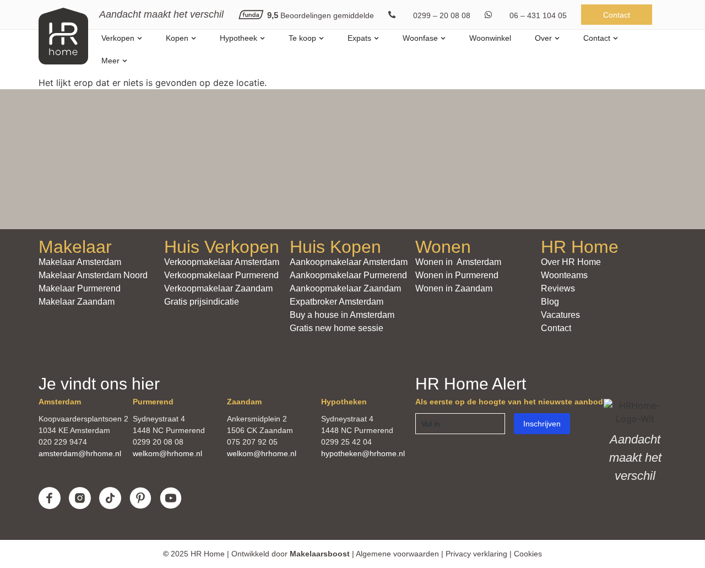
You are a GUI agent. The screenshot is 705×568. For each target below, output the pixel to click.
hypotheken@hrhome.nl (363, 453)
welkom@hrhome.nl (167, 453)
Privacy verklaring (476, 553)
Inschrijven (542, 423)
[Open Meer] (124, 61)
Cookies (528, 553)
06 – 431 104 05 (538, 15)
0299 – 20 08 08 (441, 15)
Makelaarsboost (320, 553)
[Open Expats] (376, 38)
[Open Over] (557, 38)
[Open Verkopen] (139, 38)
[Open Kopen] (193, 38)
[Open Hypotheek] (262, 38)
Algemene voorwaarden (397, 553)
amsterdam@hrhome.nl (80, 453)
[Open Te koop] (321, 38)
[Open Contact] (615, 38)
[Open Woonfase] (443, 38)
